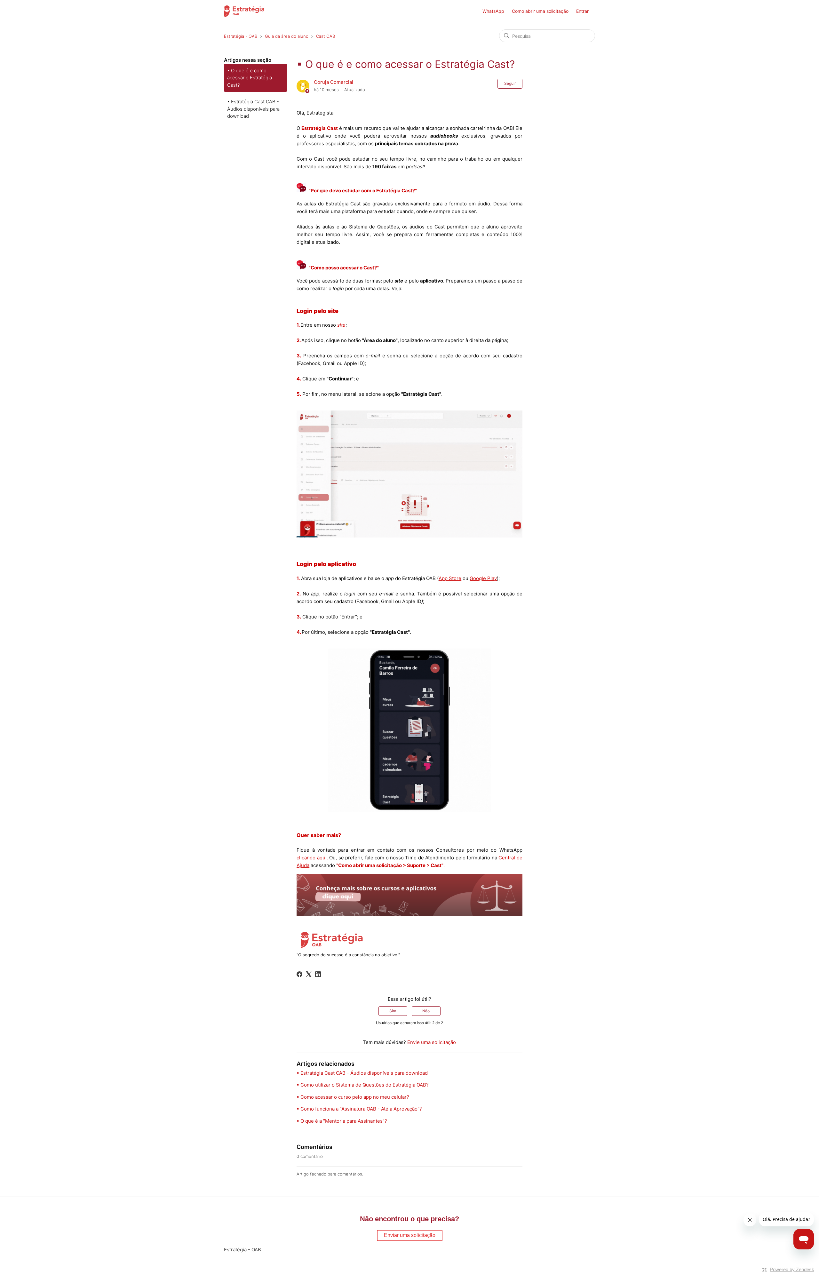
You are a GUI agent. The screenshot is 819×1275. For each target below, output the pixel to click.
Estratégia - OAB (240, 36)
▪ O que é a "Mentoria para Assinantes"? (342, 1121)
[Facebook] (299, 974)
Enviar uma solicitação (409, 1235)
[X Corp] (309, 974)
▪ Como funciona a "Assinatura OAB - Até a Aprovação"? (359, 1109)
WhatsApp (493, 11)
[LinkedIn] (318, 974)
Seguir (510, 83)
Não (426, 1010)
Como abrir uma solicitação (540, 11)
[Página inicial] (244, 11)
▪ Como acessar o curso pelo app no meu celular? (353, 1097)
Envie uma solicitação (431, 1042)
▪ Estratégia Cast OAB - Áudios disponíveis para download (253, 109)
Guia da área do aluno (286, 36)
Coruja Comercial (333, 82)
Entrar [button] (582, 11)
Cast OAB (325, 36)
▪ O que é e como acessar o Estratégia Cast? (249, 78)
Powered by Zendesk (792, 1269)
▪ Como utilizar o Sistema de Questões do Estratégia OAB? (363, 1085)
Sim (392, 1010)
